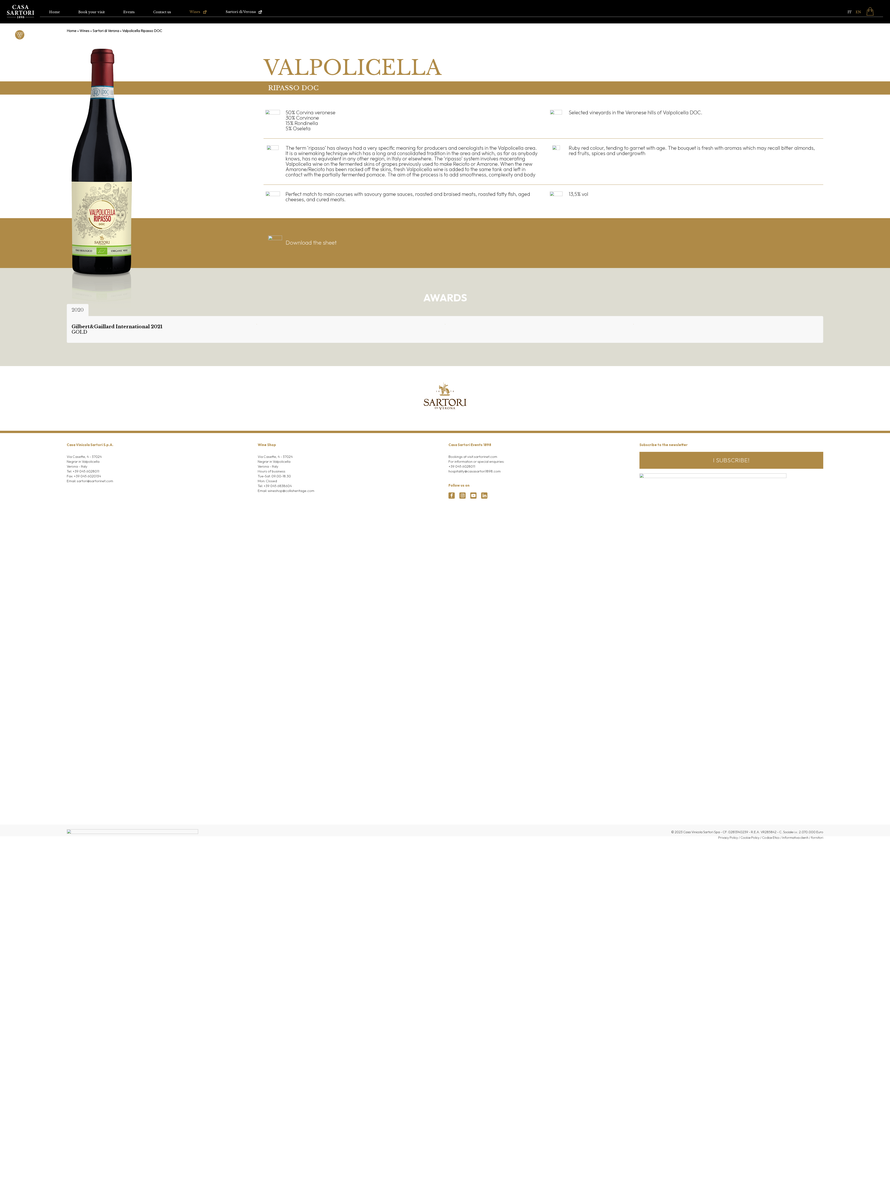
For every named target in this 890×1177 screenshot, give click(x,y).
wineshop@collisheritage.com (291, 490)
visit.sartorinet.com (482, 456)
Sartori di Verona (105, 30)
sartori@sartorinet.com (95, 481)
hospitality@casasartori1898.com (474, 471)
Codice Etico (771, 838)
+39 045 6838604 (278, 486)
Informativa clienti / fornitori (802, 838)
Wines (84, 30)
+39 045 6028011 (86, 471)
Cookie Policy (750, 838)
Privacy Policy (728, 838)
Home (71, 30)
